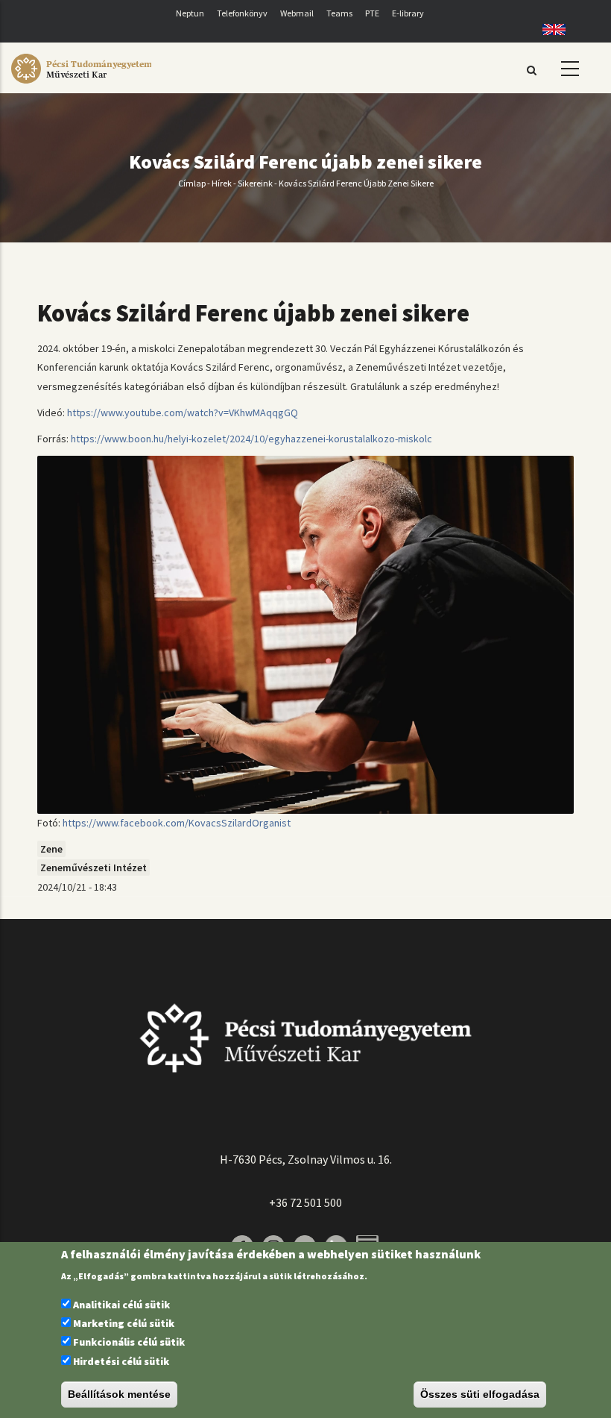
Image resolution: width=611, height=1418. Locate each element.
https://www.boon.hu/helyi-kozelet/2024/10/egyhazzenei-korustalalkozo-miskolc (251, 438)
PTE (372, 13)
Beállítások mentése (119, 1394)
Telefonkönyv (242, 13)
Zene (51, 849)
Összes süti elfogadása (479, 1394)
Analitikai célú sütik (121, 1304)
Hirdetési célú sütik (121, 1361)
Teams (339, 13)
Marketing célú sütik (123, 1323)
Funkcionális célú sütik (129, 1342)
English (549, 29)
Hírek (222, 183)
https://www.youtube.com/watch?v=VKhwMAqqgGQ (182, 412)
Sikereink (255, 183)
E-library (408, 13)
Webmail (297, 13)
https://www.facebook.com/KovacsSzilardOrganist (177, 822)
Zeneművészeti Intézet (93, 867)
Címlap (192, 183)
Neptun (190, 13)
